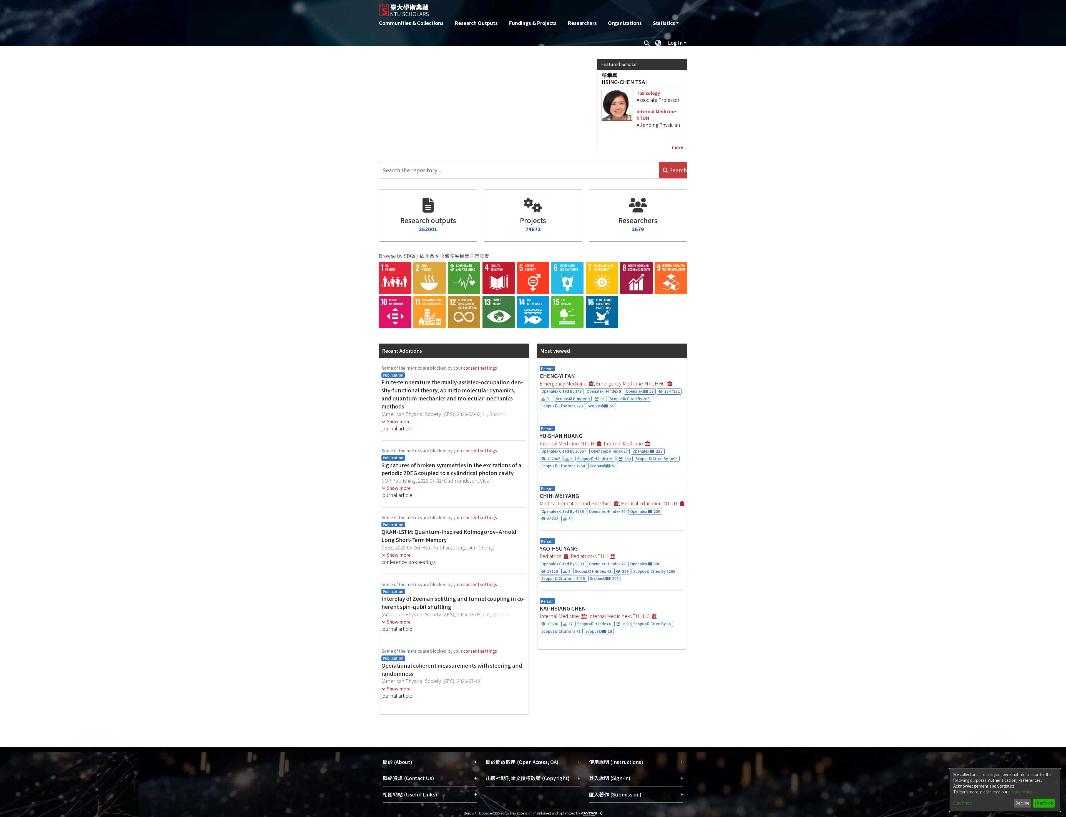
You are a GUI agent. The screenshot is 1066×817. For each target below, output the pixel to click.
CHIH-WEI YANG (559, 496)
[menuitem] (665, 23)
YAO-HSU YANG (559, 548)
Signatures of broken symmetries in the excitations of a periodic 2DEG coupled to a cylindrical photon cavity (451, 469)
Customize (962, 803)
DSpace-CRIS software (496, 813)
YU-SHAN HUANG (561, 436)
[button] (396, 421)
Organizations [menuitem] (625, 22)
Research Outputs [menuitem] (476, 22)
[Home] (503, 8)
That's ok (1043, 803)
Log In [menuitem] (675, 42)
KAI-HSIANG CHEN (563, 608)
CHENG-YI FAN (557, 376)
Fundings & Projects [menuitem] (533, 22)
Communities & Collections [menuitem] (411, 22)
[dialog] (1004, 790)
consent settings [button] (480, 368)
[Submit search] (646, 42)
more (677, 147)
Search (677, 170)
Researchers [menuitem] (582, 22)
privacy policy (1020, 792)
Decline (1022, 803)
